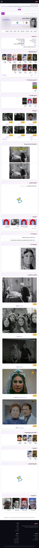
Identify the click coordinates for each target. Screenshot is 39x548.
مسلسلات (27, 31)
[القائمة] (2, 2)
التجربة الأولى (20, 366)
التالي (31, 75)
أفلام (31, 31)
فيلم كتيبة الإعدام (34, 228)
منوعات (15, 31)
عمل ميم (34, 122)
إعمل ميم (36, 536)
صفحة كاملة (4, 75)
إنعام (18, 226)
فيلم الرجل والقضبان (7, 227)
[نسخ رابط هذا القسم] (30, 36)
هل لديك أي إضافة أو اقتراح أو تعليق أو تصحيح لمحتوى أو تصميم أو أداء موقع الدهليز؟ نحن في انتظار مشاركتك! (19, 517)
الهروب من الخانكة (31, 124)
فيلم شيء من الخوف (16, 228)
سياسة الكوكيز (16, 541)
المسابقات (36, 538)
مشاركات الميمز (35, 535)
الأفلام (18, 525)
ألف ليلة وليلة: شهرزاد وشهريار (22, 397)
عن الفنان (35, 31)
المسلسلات (17, 526)
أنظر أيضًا (7, 31)
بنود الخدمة (17, 538)
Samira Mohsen (6, 20)
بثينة (35, 226)
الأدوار (18, 529)
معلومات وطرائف (35, 539)
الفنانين (18, 528)
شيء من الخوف (20, 305)
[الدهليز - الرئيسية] (36, 2)
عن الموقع (17, 535)
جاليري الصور (17, 530)
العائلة (11, 31)
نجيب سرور (23, 45)
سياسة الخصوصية (16, 539)
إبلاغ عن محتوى (16, 542)
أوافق (19, 9)
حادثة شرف (19, 124)
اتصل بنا (18, 536)
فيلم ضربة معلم (25, 227)
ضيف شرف (22, 31)
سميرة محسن (25, 18)
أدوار (18, 31)
